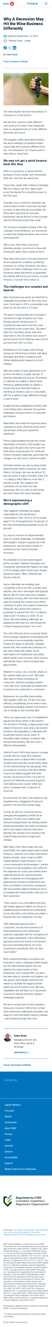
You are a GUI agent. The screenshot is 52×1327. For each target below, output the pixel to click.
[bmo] (8, 4)
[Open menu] (45, 4)
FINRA (31, 1255)
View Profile (20, 1052)
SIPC (39, 1255)
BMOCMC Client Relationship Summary (29, 1234)
